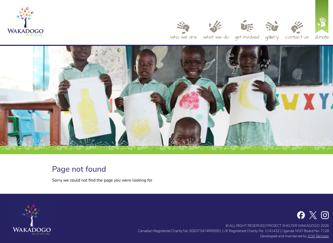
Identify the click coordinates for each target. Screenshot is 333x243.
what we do (215, 37)
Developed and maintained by (294, 236)
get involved (247, 37)
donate (322, 37)
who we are (183, 37)
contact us (297, 37)
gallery (272, 37)
